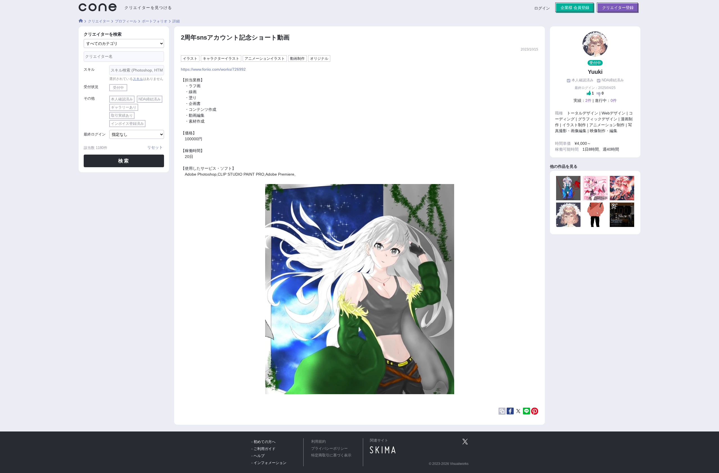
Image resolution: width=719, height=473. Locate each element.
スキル (89, 69)
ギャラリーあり (123, 107)
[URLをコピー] (502, 411)
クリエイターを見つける (148, 7)
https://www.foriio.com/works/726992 (213, 69)
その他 (89, 98)
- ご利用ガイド (263, 449)
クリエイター (99, 21)
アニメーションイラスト (265, 58)
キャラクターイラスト (221, 58)
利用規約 (318, 442)
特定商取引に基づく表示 (331, 455)
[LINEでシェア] (526, 411)
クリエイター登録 (618, 7)
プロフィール (126, 21)
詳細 (176, 21)
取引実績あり (122, 115)
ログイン (542, 8)
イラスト (190, 58)
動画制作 (297, 58)
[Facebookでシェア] (510, 411)
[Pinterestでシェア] (534, 411)
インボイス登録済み (127, 123)
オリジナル (319, 58)
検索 (124, 161)
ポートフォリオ (154, 21)
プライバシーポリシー (329, 449)
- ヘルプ (258, 456)
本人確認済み (122, 99)
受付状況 (91, 87)
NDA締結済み (149, 99)
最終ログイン (95, 134)
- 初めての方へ (263, 442)
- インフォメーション (268, 463)
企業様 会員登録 (575, 7)
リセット (155, 147)
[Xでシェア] (518, 411)
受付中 (118, 88)
